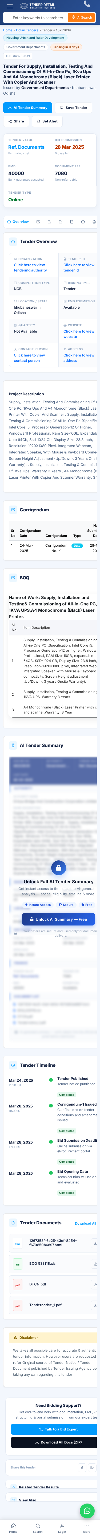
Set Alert (50, 121)
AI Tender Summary (30, 107)
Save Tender (76, 107)
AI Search (84, 17)
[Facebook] (82, 1467)
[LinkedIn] (92, 1467)
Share (19, 121)
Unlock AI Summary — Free (61, 919)
